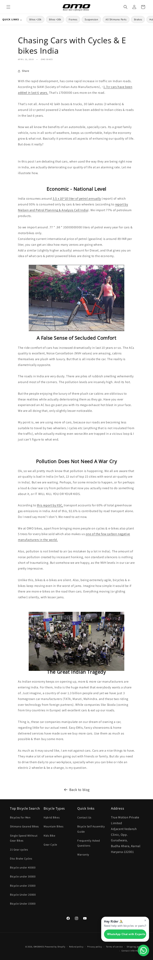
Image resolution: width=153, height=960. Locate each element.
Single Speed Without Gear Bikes (24, 838)
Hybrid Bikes (52, 817)
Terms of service (114, 946)
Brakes (138, 19)
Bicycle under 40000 (22, 867)
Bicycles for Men (20, 817)
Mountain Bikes (53, 826)
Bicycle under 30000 (22, 876)
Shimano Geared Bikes (24, 826)
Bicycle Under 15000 (22, 903)
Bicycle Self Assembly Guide (91, 829)
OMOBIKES (38, 946)
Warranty (83, 854)
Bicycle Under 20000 (23, 894)
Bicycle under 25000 (22, 885)
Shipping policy (135, 946)
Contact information (132, 950)
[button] (8, 7)
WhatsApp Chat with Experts (126, 934)
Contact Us (84, 817)
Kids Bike (49, 835)
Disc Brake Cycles (21, 858)
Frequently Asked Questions (88, 843)
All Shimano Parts (116, 19)
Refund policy (76, 946)
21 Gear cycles (19, 849)
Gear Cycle (50, 844)
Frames (73, 19)
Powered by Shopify (55, 946)
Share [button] (25, 71)
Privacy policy (94, 946)
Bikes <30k (55, 19)
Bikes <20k (35, 19)
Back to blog (79, 789)
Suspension (91, 19)
